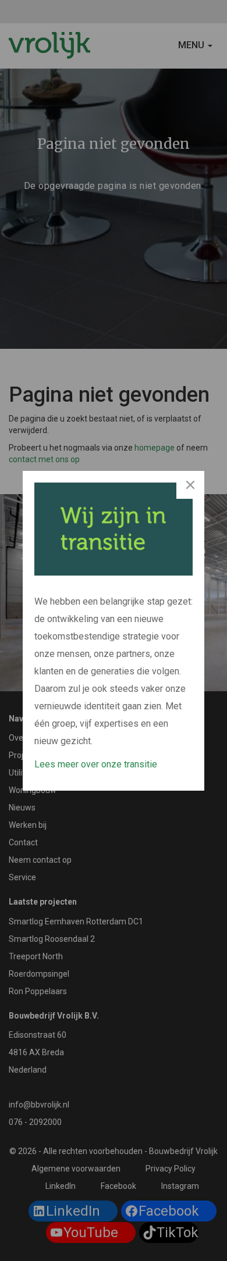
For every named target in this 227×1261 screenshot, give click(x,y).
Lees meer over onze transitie (95, 764)
